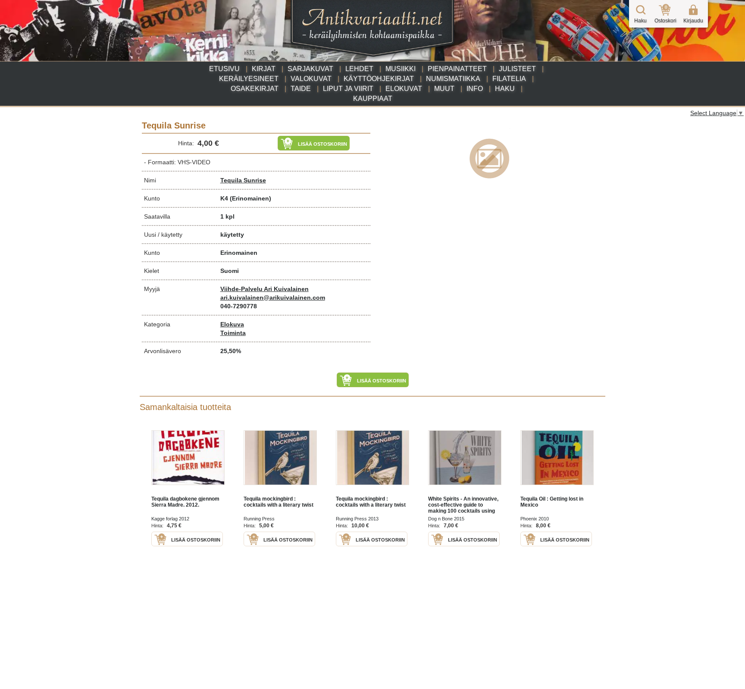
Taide (301, 88)
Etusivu (224, 68)
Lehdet (359, 68)
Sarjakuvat (310, 68)
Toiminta (233, 332)
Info (474, 88)
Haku (505, 88)
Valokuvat (311, 78)
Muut (444, 88)
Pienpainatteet (457, 68)
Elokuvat (403, 88)
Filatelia (509, 78)
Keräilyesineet (249, 78)
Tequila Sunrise (243, 180)
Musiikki (400, 68)
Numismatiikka (453, 78)
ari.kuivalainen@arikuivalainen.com (272, 297)
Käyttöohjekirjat (379, 78)
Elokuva (232, 324)
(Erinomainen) (250, 198)
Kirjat (263, 68)
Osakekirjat (255, 88)
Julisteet (517, 68)
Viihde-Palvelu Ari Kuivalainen (264, 288)
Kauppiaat (372, 98)
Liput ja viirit (348, 88)
